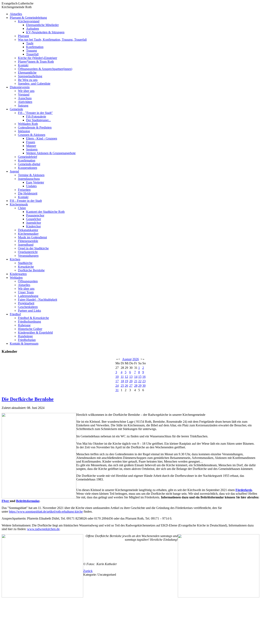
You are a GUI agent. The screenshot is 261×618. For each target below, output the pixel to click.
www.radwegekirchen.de (43, 529)
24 (117, 385)
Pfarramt (23, 36)
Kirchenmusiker (28, 233)
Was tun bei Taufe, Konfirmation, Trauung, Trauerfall (52, 39)
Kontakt (23, 65)
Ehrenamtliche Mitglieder (42, 25)
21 (135, 381)
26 (126, 385)
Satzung (23, 105)
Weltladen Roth (28, 124)
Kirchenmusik (19, 204)
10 (117, 376)
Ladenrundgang (28, 296)
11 (122, 376)
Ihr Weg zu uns (28, 80)
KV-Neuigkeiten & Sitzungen (45, 32)
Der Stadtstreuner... (38, 120)
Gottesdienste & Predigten (35, 127)
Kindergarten (18, 274)
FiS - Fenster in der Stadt (26, 200)
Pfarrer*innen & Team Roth (36, 61)
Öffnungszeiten (28, 281)
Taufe (29, 43)
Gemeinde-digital (29, 164)
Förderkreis (244, 490)
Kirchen (15, 259)
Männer (31, 145)
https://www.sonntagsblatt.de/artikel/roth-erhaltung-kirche (46, 511)
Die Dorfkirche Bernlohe (28, 399)
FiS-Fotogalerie (36, 116)
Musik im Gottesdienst (32, 237)
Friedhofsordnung (29, 321)
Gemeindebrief (27, 156)
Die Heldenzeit (27, 193)
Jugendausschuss (29, 178)
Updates (31, 186)
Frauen (30, 142)
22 (140, 381)
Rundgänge (25, 336)
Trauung (31, 50)
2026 (135, 359)
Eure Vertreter (35, 182)
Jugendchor (33, 222)
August (127, 359)
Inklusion (24, 131)
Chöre (22, 208)
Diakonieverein (20, 87)
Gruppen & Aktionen (31, 134)
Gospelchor (33, 219)
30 (144, 385)
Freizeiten (24, 189)
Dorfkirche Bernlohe (31, 270)
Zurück (88, 571)
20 (131, 381)
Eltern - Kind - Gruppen (41, 138)
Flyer (6, 501)
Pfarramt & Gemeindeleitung (28, 17)
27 (131, 385)
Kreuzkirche (26, 266)
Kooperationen (27, 167)
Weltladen (16, 277)
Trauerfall (32, 54)
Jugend (14, 171)
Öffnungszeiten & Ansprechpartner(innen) (45, 69)
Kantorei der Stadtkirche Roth (45, 211)
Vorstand (23, 94)
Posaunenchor (35, 215)
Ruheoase (24, 325)
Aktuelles (16, 14)
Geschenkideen (28, 307)
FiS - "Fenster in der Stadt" (35, 113)
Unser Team (26, 292)
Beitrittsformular (27, 501)
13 (131, 376)
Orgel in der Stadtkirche (33, 248)
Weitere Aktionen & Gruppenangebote (51, 153)
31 (117, 390)
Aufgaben (32, 28)
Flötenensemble (28, 241)
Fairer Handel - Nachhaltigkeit (37, 299)
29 (140, 385)
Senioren (32, 149)
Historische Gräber (30, 329)
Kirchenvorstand (28, 21)
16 (144, 376)
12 (126, 376)
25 (122, 385)
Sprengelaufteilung (30, 76)
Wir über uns (26, 91)
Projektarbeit (26, 303)
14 (135, 376)
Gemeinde (16, 109)
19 (126, 381)
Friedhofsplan (27, 340)
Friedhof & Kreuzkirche (33, 318)
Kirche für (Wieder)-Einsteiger (37, 58)
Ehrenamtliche (27, 72)
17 (117, 381)
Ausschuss (25, 98)
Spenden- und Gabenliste (34, 83)
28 (135, 385)
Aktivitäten (25, 102)
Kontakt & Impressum (24, 343)
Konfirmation (34, 47)
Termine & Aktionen (31, 175)
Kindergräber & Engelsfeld (35, 332)
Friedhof (15, 314)
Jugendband (25, 244)
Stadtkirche (25, 263)
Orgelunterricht (28, 252)
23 (144, 381)
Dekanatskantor (28, 230)
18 (122, 381)
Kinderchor (33, 226)
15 (140, 376)
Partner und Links (29, 310)
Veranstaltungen (28, 255)
